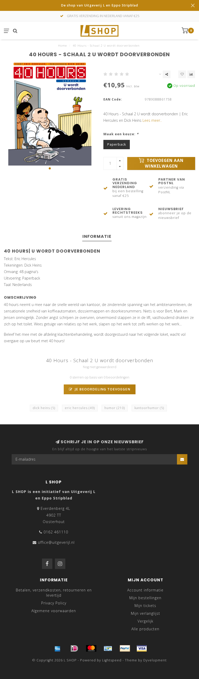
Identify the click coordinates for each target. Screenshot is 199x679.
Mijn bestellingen (145, 597)
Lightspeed (112, 660)
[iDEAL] (74, 648)
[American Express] (57, 648)
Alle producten (145, 628)
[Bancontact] (108, 648)
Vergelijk (145, 621)
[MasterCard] (91, 648)
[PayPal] (124, 648)
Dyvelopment (155, 660)
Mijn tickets (145, 605)
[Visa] (141, 648)
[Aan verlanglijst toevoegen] (182, 74)
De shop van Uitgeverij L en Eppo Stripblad (99, 5)
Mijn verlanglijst (145, 613)
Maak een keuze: (121, 134)
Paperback (116, 144)
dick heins (44, 408)
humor (114, 408)
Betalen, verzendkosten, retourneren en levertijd (54, 593)
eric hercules (80, 408)
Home (62, 45)
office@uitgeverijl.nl (56, 542)
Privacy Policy (53, 603)
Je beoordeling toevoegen (102, 389)
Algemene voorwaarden (53, 610)
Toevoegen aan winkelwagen (164, 163)
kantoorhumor (149, 408)
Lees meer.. (152, 120)
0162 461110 (56, 532)
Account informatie (145, 590)
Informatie (96, 236)
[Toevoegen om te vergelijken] (191, 74)
